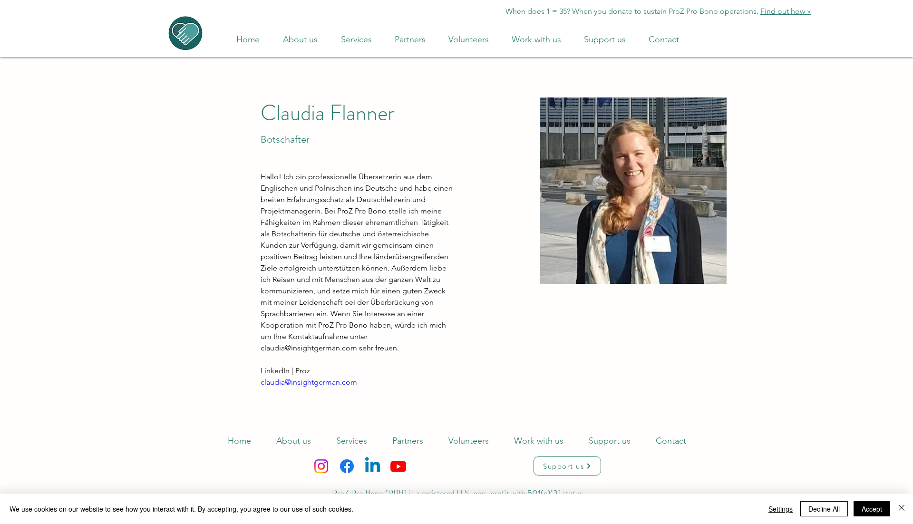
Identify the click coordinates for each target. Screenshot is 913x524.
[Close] (901, 508)
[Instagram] (321, 466)
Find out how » (785, 11)
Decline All (824, 509)
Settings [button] (780, 509)
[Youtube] (398, 466)
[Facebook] (347, 466)
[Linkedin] (372, 466)
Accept (872, 509)
